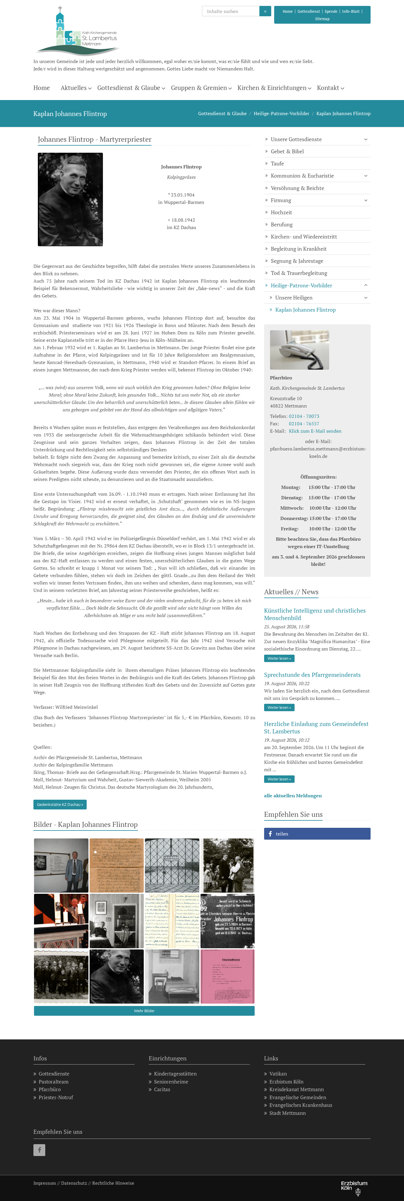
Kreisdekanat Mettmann (296, 1089)
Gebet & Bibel (287, 151)
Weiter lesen (278, 658)
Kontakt (328, 87)
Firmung (281, 200)
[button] (317, 834)
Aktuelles (74, 87)
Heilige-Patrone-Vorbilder (281, 113)
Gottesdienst (309, 11)
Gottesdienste (54, 1073)
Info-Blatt (351, 11)
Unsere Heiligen (294, 297)
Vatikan (278, 1073)
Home (288, 11)
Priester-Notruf (56, 1097)
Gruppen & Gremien (199, 87)
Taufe (277, 163)
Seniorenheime (171, 1081)
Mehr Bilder (144, 1010)
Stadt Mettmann (287, 1113)
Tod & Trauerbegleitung (299, 272)
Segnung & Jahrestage (297, 260)
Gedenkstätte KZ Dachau (58, 804)
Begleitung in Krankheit (299, 248)
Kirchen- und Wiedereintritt (304, 236)
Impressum (44, 1183)
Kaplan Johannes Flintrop (343, 113)
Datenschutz (74, 1183)
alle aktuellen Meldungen (293, 795)
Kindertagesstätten (175, 1073)
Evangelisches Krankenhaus (300, 1105)
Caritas (162, 1089)
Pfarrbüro (50, 1089)
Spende (331, 11)
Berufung (282, 224)
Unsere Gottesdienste (296, 139)
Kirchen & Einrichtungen (271, 87)
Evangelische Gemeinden (297, 1097)
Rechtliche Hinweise (113, 1183)
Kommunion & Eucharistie (302, 175)
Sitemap (322, 18)
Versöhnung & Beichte (297, 187)
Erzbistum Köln (286, 1081)
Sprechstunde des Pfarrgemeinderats (312, 675)
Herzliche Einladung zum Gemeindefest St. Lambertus (316, 727)
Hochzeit (281, 212)
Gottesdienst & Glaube (128, 87)
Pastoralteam (54, 1081)
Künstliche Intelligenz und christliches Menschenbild (315, 614)
